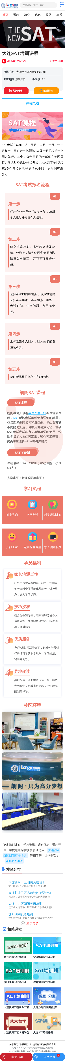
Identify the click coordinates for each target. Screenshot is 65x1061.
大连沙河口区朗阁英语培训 (31, 71)
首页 (5, 14)
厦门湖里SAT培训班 (15, 982)
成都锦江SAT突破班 (44, 982)
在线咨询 (48, 90)
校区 (48, 14)
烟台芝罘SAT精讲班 (15, 956)
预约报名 (18, 90)
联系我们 (24, 1044)
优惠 (38, 14)
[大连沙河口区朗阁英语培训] (9, 5)
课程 (16, 14)
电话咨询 (17, 1056)
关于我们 (13, 1044)
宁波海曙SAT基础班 (44, 956)
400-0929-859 (14, 860)
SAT (43, 413)
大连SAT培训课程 (43, 1032)
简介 (27, 14)
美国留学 (34, 413)
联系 (59, 14)
